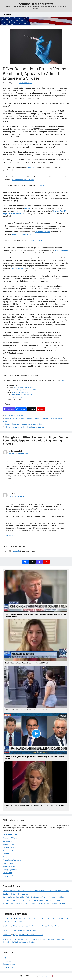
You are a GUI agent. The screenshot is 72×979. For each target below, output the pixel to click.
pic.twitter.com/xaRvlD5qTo (23, 180)
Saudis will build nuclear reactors (15, 894)
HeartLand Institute (10, 851)
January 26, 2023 (42, 185)
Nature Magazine (19, 268)
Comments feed (9, 964)
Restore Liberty (8, 857)
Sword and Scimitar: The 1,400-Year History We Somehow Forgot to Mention (32, 900)
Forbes (27, 208)
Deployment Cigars (10, 838)
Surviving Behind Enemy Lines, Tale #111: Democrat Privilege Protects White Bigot (33, 897)
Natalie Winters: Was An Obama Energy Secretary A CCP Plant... (26, 663)
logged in (16, 551)
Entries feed (7, 961)
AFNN (62, 380)
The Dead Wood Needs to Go (24, 930)
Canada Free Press (10, 847)
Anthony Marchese (45, 976)
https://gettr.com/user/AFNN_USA (22, 394)
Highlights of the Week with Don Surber (28, 935)
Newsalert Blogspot (10, 866)
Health (7, 415)
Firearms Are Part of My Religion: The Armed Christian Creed (36, 926)
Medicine (14, 415)
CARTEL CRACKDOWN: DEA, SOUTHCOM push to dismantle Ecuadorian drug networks (36, 891)
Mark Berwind (8, 918)
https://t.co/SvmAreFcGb (21, 235)
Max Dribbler (7, 939)
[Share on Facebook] (25, 562)
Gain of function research (24, 418)
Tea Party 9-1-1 (9, 876)
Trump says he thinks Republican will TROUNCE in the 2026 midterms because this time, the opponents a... (35, 615)
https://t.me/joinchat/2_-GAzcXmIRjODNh (25, 390)
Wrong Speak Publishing (12, 860)
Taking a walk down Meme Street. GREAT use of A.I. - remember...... (27, 710)
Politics (21, 415)
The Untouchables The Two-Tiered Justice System (24, 427)
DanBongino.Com (9, 841)
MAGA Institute (8, 863)
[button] (67, 14)
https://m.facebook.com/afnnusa (23, 387)
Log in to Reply (10, 483)
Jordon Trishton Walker (43, 418)
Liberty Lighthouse (10, 870)
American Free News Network (36, 3)
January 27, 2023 (35, 240)
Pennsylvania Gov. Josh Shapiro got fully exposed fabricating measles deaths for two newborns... (34, 757)
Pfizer (55, 418)
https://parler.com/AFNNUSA (19, 397)
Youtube (30, 167)
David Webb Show (10, 835)
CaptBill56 (6, 926)
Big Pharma (9, 418)
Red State (6, 854)
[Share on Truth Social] (39, 562)
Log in (5, 958)
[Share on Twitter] (32, 562)
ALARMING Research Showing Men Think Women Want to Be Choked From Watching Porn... (34, 806)
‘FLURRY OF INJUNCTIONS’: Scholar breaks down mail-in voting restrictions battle (34, 903)
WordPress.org (8, 967)
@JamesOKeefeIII (42, 232)
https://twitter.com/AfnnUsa (20, 392)
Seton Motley (8, 873)
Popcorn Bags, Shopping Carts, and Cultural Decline (24, 424)
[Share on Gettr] (46, 562)
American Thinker (9, 844)
